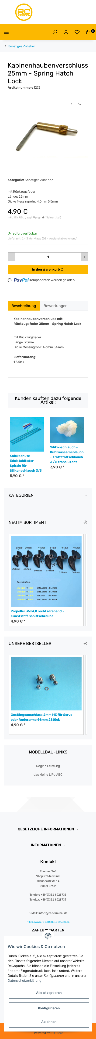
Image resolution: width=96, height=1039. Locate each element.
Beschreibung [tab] (23, 306)
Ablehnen (49, 1022)
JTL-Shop (57, 1033)
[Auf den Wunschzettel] (80, 104)
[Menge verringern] (11, 257)
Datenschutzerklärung (24, 980)
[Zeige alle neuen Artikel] (85, 522)
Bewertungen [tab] (56, 306)
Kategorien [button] (21, 495)
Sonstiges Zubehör (39, 180)
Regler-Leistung (48, 766)
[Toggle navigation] (6, 32)
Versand (39, 217)
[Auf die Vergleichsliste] (72, 104)
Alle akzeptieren (49, 993)
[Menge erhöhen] (84, 257)
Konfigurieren (49, 1008)
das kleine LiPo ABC (48, 775)
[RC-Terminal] (24, 12)
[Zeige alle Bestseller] (85, 643)
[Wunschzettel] (77, 32)
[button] (54, 32)
